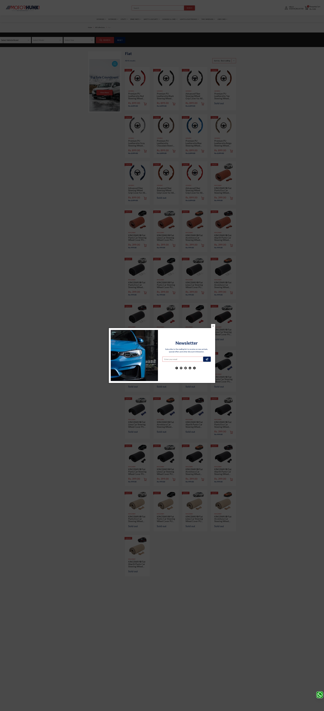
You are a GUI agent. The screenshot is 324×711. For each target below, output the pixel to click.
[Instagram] (181, 368)
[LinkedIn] (190, 368)
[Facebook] (176, 368)
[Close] (213, 326)
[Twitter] (185, 368)
